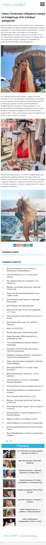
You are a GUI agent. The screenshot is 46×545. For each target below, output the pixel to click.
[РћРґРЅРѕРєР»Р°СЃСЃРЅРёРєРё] (18, 245)
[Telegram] (21, 245)
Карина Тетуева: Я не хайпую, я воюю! (22, 419)
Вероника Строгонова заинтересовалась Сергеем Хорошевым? (23, 350)
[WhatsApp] (28, 245)
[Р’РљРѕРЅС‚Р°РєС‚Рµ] (14, 245)
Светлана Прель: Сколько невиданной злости (25, 386)
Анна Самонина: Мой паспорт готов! (21, 396)
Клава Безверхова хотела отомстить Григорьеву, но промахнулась (21, 269)
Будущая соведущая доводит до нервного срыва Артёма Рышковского (24, 356)
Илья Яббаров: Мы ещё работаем (20, 306)
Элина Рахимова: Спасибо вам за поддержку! (25, 423)
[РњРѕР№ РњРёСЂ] (31, 245)
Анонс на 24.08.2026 (15, 328)
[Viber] (24, 245)
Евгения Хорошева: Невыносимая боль (22, 332)
